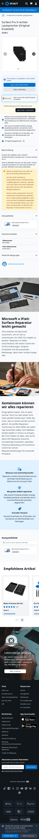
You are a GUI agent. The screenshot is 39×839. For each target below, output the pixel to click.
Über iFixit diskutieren (10, 697)
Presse (22, 690)
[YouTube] (22, 788)
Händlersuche (25, 704)
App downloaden (27, 714)
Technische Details (9, 234)
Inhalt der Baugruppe (10, 255)
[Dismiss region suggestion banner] (36, 826)
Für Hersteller (25, 707)
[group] (5, 54)
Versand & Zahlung (9, 738)
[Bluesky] (30, 788)
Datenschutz (6, 725)
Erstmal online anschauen (13, 771)
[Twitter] (13, 788)
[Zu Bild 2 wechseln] (21, 69)
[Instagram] (17, 788)
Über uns (5, 690)
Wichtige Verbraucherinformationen (11, 743)
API (3, 704)
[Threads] (34, 788)
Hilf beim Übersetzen (17, 782)
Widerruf (5, 732)
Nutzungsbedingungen (10, 728)
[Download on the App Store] (28, 719)
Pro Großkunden (26, 701)
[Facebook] (9, 788)
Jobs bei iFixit (6, 701)
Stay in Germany (19, 89)
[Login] (36, 3)
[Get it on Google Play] (28, 726)
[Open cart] (31, 3)
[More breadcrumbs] (3, 15)
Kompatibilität (7, 216)
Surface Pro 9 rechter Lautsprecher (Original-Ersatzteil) (19, 15)
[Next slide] (22, 620)
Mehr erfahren (15, 671)
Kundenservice (7, 694)
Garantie (5, 735)
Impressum (6, 721)
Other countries (28, 836)
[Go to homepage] (12, 4)
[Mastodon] (26, 788)
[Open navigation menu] (2, 3)
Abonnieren (31, 767)
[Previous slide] (17, 620)
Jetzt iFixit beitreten (25, 110)
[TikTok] (4, 788)
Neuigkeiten (24, 694)
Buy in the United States (19, 85)
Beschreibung (7, 150)
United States (9, 836)
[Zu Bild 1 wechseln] (18, 69)
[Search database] (26, 3)
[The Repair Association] (19, 792)
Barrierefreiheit (7, 718)
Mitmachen (24, 697)
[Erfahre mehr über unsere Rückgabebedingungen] (23, 141)
